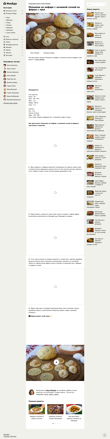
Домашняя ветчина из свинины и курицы (100, 174)
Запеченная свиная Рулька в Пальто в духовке (100, 213)
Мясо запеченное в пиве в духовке (100, 61)
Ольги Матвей (39, 59)
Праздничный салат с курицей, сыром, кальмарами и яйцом (96, 204)
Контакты (6, 434)
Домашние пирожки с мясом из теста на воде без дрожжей (96, 231)
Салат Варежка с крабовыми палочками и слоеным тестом (96, 78)
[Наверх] (105, 435)
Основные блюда (49, 53)
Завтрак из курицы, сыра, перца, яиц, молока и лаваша (95, 26)
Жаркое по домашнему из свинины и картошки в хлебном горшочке (96, 148)
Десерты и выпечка (12, 39)
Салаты (8, 42)
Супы (7, 36)
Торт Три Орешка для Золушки (100, 69)
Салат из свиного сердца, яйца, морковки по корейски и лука (96, 53)
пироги (51, 394)
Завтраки (9, 47)
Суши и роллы (10, 32)
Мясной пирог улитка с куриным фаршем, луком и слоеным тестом (96, 15)
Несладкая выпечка (12, 44)
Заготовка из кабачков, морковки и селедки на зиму (95, 241)
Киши (8, 17)
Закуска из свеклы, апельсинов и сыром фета (95, 88)
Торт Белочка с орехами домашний (100, 222)
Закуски (8, 50)
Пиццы (8, 22)
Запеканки (9, 30)
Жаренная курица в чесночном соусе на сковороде (96, 194)
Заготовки (9, 55)
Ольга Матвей (34, 53)
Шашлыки (9, 27)
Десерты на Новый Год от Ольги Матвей (99, 43)
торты (46, 394)
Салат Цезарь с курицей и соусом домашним (100, 157)
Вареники (9, 20)
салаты (56, 394)
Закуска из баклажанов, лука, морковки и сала (100, 166)
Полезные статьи (11, 11)
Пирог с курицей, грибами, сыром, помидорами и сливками (96, 138)
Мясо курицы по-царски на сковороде (100, 35)
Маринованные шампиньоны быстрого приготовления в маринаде (95, 127)
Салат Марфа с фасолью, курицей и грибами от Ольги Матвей (96, 183)
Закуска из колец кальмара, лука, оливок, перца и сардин (96, 98)
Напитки (8, 52)
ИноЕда (12, 3)
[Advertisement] (55, 75)
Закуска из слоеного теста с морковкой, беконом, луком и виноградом (96, 109)
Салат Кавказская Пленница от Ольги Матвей (100, 118)
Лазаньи (9, 25)
